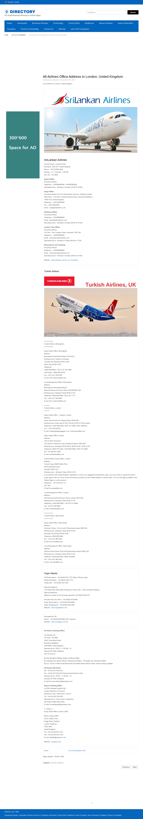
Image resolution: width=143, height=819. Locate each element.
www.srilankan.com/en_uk (60, 260)
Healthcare (89, 23)
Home (9, 23)
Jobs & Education (125, 23)
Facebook (74, 260)
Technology (58, 23)
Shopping (11, 29)
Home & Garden (106, 23)
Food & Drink (74, 23)
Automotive (22, 23)
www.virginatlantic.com (59, 607)
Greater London (13, 2)
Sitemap (62, 29)
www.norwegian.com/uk (59, 622)
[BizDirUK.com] (25, 12)
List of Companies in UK (76, 750)
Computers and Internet (48, 815)
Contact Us (48, 29)
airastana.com (56, 742)
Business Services (40, 23)
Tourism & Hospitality (30, 29)
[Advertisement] (92, 55)
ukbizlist (55, 80)
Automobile (22, 815)
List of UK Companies (80, 29)
